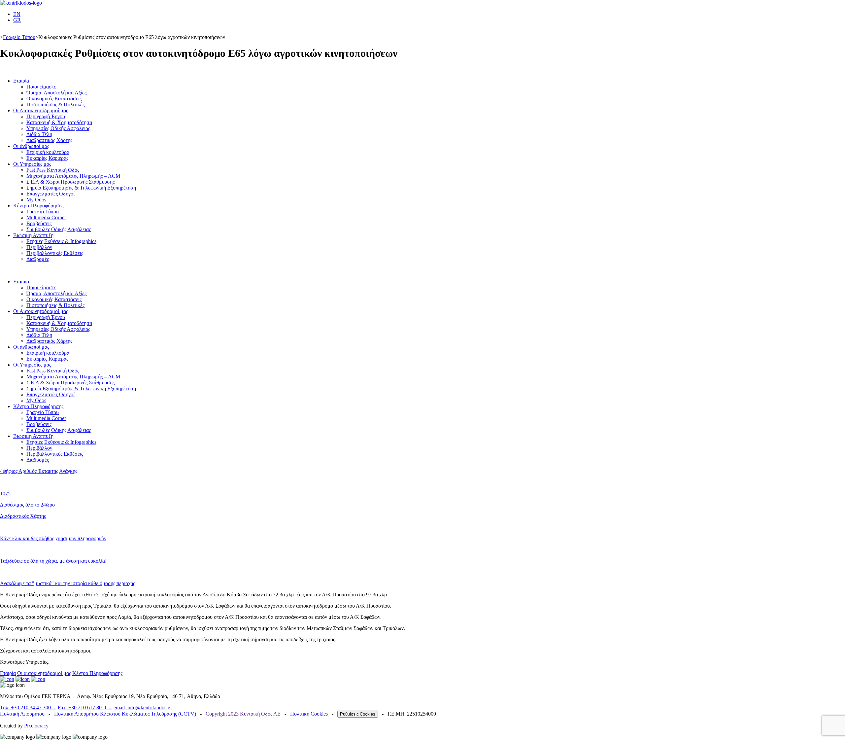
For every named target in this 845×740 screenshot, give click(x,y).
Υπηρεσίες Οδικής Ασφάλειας (58, 128)
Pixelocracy (36, 725)
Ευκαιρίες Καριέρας (47, 158)
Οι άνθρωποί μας (31, 146)
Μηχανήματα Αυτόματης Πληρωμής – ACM (73, 176)
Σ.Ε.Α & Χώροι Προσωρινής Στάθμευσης (70, 182)
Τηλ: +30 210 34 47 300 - (28, 707)
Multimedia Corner (46, 217)
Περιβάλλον (39, 247)
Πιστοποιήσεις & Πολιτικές (55, 104)
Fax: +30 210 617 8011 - (85, 707)
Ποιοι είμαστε (41, 86)
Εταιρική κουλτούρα (47, 152)
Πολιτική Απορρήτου (23, 714)
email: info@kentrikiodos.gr (143, 707)
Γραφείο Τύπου (19, 37)
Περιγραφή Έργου (45, 116)
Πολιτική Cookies (309, 714)
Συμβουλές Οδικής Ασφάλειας (58, 229)
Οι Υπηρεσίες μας (32, 164)
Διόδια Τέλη (39, 134)
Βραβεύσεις (38, 223)
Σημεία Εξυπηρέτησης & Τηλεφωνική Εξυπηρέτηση (81, 188)
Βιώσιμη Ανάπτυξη (33, 235)
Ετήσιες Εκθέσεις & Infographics (61, 241)
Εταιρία (21, 81)
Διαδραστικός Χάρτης (49, 140)
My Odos (36, 199)
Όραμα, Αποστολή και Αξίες (56, 92)
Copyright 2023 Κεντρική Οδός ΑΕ (244, 714)
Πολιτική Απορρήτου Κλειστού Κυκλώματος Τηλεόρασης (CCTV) (125, 714)
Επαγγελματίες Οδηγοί (50, 193)
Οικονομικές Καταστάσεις (54, 98)
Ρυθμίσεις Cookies (357, 714)
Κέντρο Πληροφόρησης (38, 205)
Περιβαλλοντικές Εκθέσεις (54, 253)
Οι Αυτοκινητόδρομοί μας (40, 110)
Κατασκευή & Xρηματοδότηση (59, 122)
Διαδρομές (37, 259)
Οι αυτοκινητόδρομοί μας (44, 673)
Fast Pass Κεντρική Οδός (52, 170)
